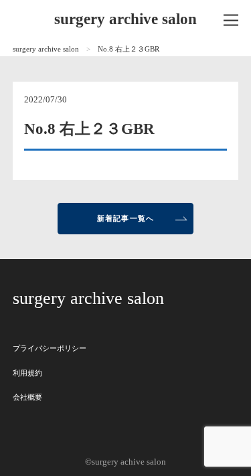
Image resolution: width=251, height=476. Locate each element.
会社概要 (27, 397)
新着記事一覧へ (125, 218)
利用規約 (27, 373)
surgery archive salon (125, 19)
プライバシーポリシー (49, 348)
